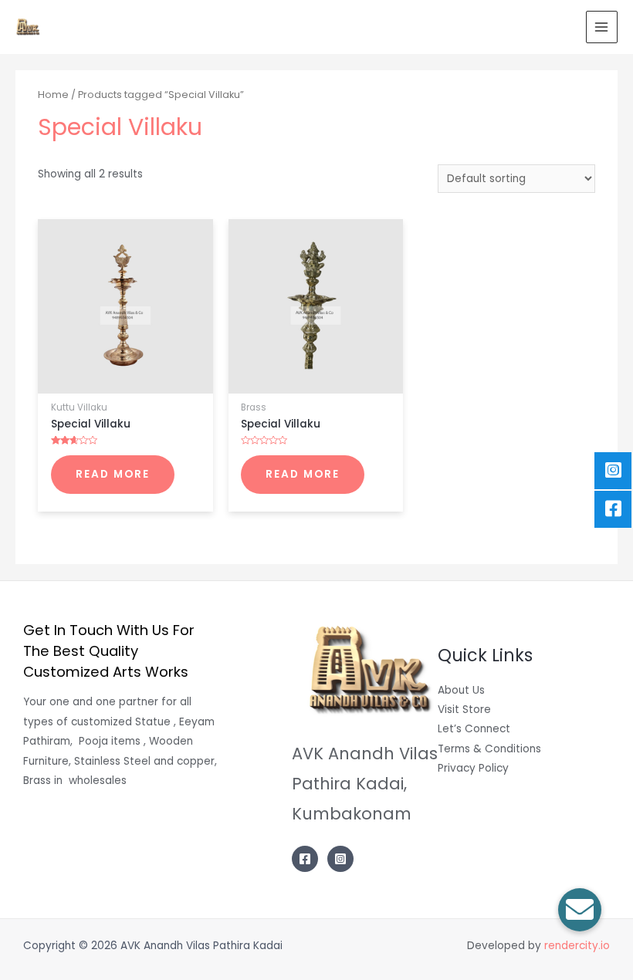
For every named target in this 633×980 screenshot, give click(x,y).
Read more (113, 474)
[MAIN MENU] (602, 26)
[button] (579, 909)
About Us (461, 690)
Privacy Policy (473, 768)
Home (53, 94)
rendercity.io (577, 945)
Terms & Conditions (489, 749)
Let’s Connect (474, 728)
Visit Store (464, 709)
